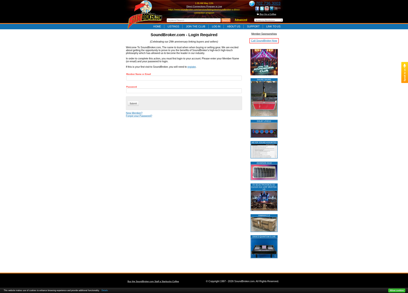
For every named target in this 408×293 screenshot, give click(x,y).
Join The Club (195, 26)
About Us (233, 26)
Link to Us (273, 26)
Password (131, 87)
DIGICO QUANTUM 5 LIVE (264, 237)
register (191, 66)
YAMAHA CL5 (264, 215)
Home (157, 26)
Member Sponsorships (264, 33)
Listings (173, 26)
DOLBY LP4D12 (264, 121)
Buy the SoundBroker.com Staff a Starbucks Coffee (153, 281)
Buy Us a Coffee (267, 14)
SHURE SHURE (264, 80)
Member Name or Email (138, 74)
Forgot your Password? (139, 115)
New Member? (134, 113)
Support (253, 26)
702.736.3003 (268, 3)
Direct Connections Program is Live (204, 6)
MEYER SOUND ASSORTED (264, 142)
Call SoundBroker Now (264, 40)
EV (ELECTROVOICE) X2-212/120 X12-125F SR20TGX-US (264, 187)
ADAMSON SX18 (264, 163)
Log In (216, 26)
